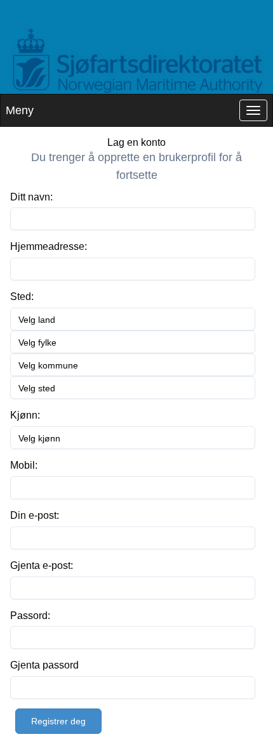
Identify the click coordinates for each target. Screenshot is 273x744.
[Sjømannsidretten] (136, 61)
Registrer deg (58, 721)
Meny (20, 110)
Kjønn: (25, 415)
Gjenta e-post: (41, 565)
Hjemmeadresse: (48, 246)
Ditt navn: (31, 197)
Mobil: (23, 465)
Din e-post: (34, 515)
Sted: (22, 296)
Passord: (30, 615)
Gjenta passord (44, 665)
